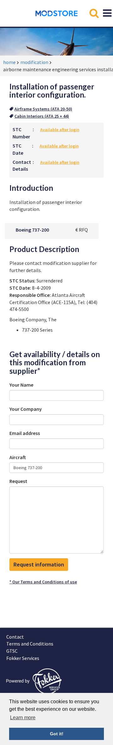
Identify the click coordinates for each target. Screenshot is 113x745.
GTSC (12, 651)
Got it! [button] (56, 733)
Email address (24, 433)
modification (34, 62)
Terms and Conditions (29, 643)
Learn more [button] (22, 717)
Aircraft (17, 457)
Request (18, 481)
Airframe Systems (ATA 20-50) (43, 109)
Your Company (25, 409)
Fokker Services (22, 658)
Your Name (21, 385)
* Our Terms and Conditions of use (43, 582)
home (9, 62)
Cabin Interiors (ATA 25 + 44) (41, 116)
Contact (15, 637)
